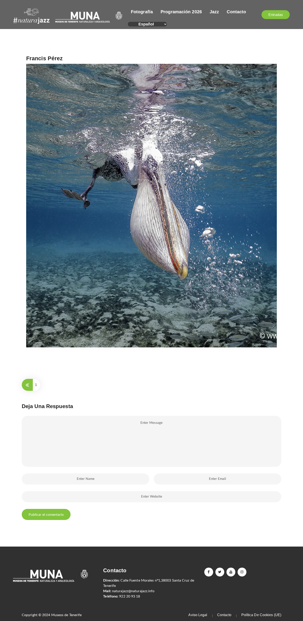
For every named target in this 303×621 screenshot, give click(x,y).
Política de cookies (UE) (261, 615)
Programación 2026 (181, 11)
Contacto (236, 11)
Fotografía (142, 11)
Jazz (214, 11)
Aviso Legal (197, 615)
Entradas (275, 15)
